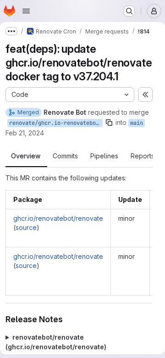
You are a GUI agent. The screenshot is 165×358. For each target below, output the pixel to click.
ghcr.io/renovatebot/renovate (58, 218)
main (136, 123)
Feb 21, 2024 (25, 133)
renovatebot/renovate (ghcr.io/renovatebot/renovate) (56, 342)
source (26, 227)
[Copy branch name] (109, 122)
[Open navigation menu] (26, 11)
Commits (65, 156)
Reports (142, 156)
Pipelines (104, 156)
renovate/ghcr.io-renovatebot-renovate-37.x (56, 123)
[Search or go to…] (129, 11)
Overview (25, 156)
